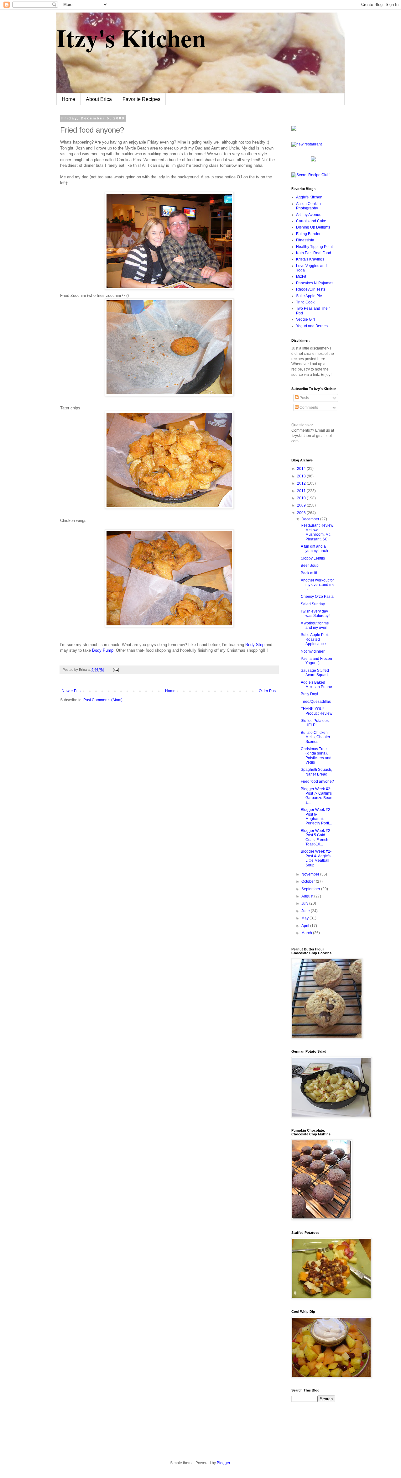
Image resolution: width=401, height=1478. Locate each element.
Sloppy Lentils (313, 558)
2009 (302, 505)
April (305, 925)
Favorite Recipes (141, 99)
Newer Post (71, 691)
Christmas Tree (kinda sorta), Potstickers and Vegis (316, 756)
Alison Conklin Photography (308, 206)
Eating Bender (308, 234)
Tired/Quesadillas (316, 701)
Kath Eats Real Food (313, 253)
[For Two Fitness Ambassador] (293, 129)
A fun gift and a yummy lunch (314, 548)
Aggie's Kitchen (309, 197)
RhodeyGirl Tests (310, 289)
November (310, 874)
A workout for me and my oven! (315, 625)
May (305, 918)
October (308, 881)
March (307, 933)
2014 (302, 468)
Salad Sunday (313, 604)
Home (68, 99)
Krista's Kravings (310, 259)
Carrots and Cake (311, 221)
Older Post (268, 691)
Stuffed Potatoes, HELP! (315, 722)
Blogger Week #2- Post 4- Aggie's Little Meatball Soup (316, 858)
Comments (308, 407)
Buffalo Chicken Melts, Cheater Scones (315, 737)
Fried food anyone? (317, 781)
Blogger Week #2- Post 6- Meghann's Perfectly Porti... (316, 816)
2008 (302, 513)
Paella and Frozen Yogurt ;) (316, 660)
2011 (302, 491)
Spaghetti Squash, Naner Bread (316, 771)
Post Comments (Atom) (102, 700)
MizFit (301, 276)
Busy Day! (309, 694)
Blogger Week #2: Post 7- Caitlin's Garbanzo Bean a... (316, 796)
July (305, 903)
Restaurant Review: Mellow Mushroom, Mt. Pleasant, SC (317, 532)
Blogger (223, 1463)
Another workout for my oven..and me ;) (318, 585)
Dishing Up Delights (313, 227)
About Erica (99, 99)
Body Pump (102, 650)
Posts (304, 398)
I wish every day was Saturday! (315, 613)
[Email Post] (115, 669)
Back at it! (309, 573)
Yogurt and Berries (312, 326)
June (306, 911)
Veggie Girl (305, 319)
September (311, 889)
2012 (302, 483)
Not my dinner (313, 651)
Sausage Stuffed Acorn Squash (315, 672)
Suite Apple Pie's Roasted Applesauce (315, 639)
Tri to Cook (305, 302)
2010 (302, 498)
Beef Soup (310, 565)
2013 (302, 476)
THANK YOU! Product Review (316, 711)
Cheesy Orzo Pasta (317, 596)
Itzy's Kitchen (131, 37)
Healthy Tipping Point (314, 247)
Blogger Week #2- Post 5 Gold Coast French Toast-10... (316, 837)
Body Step (254, 644)
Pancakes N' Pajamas (314, 283)
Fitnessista (305, 240)
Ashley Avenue (308, 215)
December (310, 519)
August (307, 896)
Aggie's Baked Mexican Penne (316, 684)
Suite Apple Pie (309, 296)
